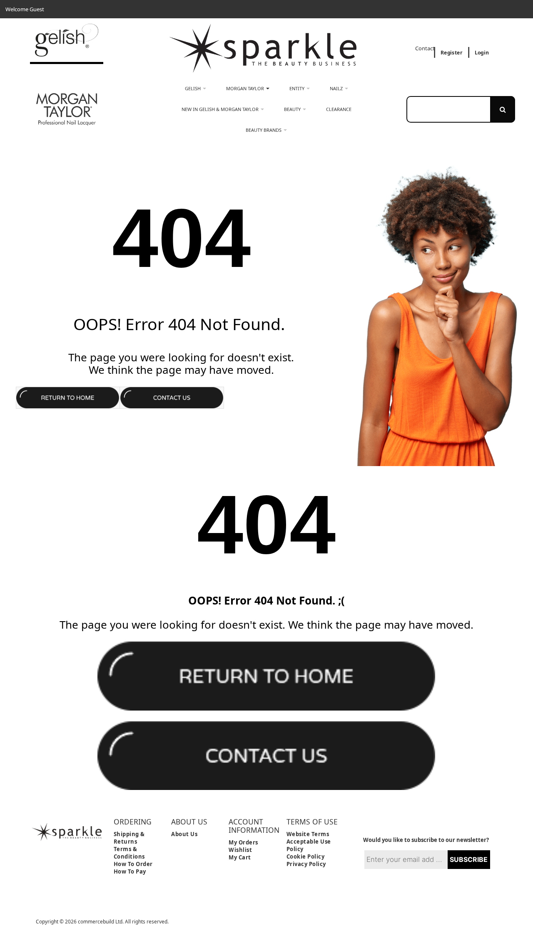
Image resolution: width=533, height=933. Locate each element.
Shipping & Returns (129, 837)
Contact (425, 48)
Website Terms (307, 834)
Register (451, 52)
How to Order (133, 864)
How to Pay (130, 871)
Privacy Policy (306, 864)
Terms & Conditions (129, 852)
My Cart (240, 857)
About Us (184, 834)
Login (482, 52)
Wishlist (240, 850)
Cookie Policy (305, 856)
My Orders (243, 842)
